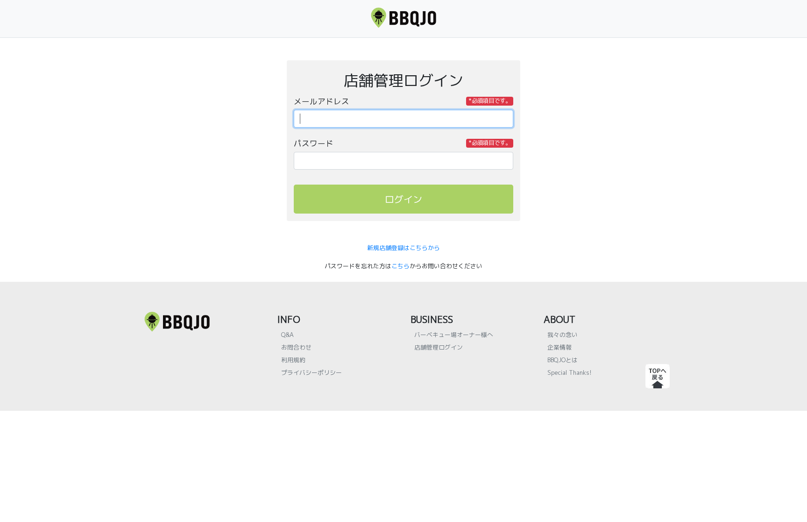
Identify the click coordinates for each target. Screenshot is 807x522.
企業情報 (559, 347)
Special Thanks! (569, 372)
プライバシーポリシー (311, 372)
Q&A (287, 334)
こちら (400, 266)
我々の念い (562, 334)
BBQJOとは (562, 360)
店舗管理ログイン (438, 347)
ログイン (403, 199)
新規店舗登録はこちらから (403, 247)
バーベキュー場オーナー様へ (453, 334)
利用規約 (293, 360)
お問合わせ (296, 347)
